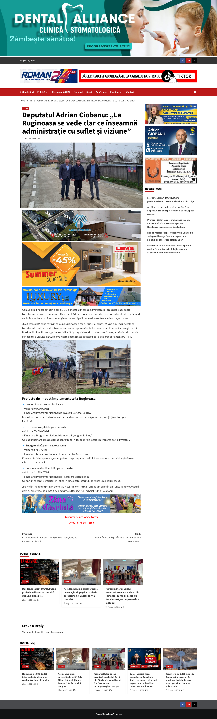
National (78, 92)
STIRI (25, 108)
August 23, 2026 (30, 600)
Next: (117, 537)
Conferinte (101, 92)
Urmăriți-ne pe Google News (81, 516)
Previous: (49, 537)
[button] (195, 92)
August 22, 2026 (72, 603)
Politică (41, 92)
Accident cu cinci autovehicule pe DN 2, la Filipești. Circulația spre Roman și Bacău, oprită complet (81, 594)
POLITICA (134, 666)
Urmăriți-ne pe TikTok (81, 522)
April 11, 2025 (30, 138)
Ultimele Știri (27, 92)
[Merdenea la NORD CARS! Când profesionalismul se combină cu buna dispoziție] (39, 572)
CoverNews (102, 714)
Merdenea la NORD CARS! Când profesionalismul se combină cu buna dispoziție (39, 592)
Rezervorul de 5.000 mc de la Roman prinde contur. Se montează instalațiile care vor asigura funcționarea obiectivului (169, 249)
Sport (89, 92)
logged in (39, 632)
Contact (130, 92)
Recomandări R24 (61, 92)
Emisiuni (114, 92)
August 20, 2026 (138, 690)
